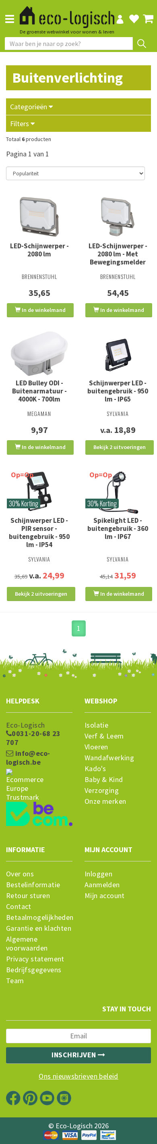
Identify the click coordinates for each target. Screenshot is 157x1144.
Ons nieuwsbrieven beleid (78, 1076)
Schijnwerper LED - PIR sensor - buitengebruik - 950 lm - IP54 (39, 532)
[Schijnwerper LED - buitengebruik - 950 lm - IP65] (117, 354)
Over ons (20, 873)
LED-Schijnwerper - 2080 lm (39, 249)
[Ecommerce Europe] (39, 770)
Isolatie (96, 725)
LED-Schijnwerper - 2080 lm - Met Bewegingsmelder (118, 253)
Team (15, 980)
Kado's (95, 768)
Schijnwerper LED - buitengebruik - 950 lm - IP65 (117, 391)
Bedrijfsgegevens (33, 969)
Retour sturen (28, 895)
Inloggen (98, 873)
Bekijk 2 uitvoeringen (119, 447)
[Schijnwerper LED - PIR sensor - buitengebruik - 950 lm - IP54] (39, 491)
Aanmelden (102, 884)
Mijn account (105, 895)
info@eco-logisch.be (28, 758)
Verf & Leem (104, 736)
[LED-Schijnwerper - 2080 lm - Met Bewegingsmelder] (117, 217)
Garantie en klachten (38, 928)
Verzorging (102, 790)
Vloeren (96, 747)
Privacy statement (35, 959)
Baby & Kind (104, 779)
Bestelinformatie (33, 884)
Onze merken (105, 801)
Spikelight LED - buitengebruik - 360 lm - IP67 (117, 528)
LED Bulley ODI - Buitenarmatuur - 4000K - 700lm (39, 391)
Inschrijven (75, 1054)
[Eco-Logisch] (67, 13)
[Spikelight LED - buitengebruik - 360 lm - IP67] (117, 491)
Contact (18, 906)
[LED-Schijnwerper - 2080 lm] (39, 217)
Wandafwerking (109, 757)
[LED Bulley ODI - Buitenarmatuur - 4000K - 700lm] (39, 354)
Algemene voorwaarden (27, 944)
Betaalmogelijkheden (39, 917)
